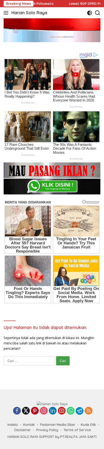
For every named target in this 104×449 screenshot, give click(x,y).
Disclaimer (22, 430)
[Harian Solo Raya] (52, 403)
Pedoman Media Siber (57, 424)
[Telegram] (79, 411)
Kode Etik (88, 424)
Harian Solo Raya (29, 12)
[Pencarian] (97, 13)
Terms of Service (77, 430)
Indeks (12, 424)
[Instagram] (44, 411)
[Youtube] (62, 411)
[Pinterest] (35, 411)
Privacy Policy (47, 430)
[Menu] (7, 13)
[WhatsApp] (70, 411)
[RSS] (88, 411)
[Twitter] (26, 411)
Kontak (29, 424)
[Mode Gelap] (89, 13)
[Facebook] (17, 411)
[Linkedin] (53, 411)
